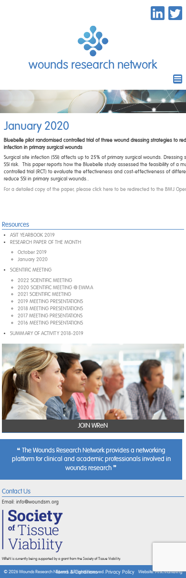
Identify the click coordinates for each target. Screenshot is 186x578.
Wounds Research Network (93, 65)
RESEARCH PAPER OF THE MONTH (45, 242)
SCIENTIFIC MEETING (31, 270)
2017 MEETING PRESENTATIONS (50, 315)
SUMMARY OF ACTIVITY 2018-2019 (46, 333)
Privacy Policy (119, 572)
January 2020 (33, 259)
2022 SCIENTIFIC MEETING (45, 280)
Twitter (175, 13)
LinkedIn (158, 13)
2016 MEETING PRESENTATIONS (50, 323)
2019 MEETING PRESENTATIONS (50, 301)
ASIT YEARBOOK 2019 (32, 235)
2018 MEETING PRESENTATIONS (50, 308)
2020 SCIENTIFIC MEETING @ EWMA (55, 287)
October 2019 (32, 252)
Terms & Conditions (77, 572)
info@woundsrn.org (37, 501)
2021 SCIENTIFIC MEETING (44, 294)
